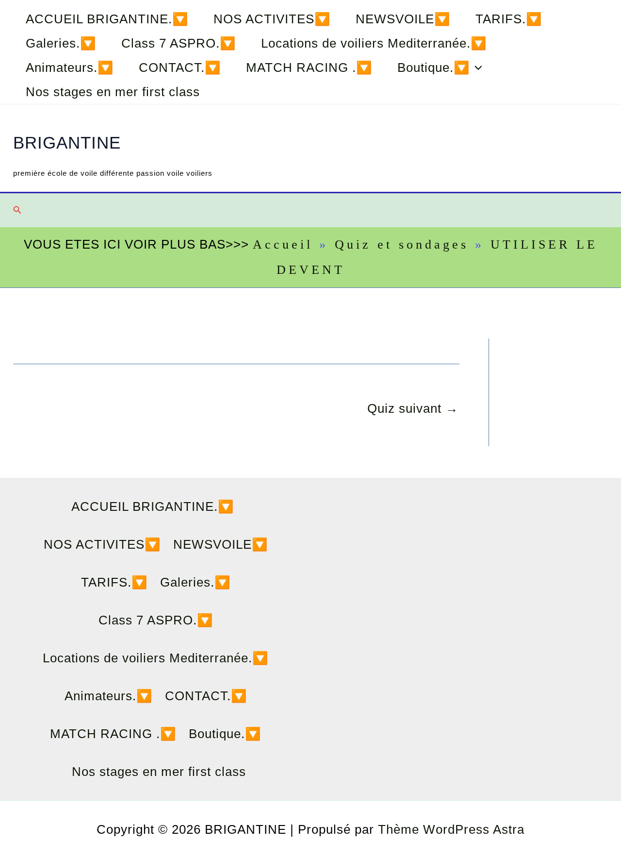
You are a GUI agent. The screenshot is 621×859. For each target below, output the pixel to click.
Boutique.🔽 (433, 67)
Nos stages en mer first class (113, 91)
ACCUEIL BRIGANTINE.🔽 (107, 19)
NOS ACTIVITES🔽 (271, 19)
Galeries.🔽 (61, 43)
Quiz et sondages (402, 244)
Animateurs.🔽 (70, 67)
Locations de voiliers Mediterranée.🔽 (374, 43)
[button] (476, 67)
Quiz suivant (412, 408)
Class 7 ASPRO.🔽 (178, 43)
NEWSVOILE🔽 (403, 19)
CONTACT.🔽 (180, 67)
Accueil (283, 244)
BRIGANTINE (67, 142)
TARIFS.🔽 (508, 19)
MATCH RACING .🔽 (309, 67)
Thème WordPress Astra (451, 829)
